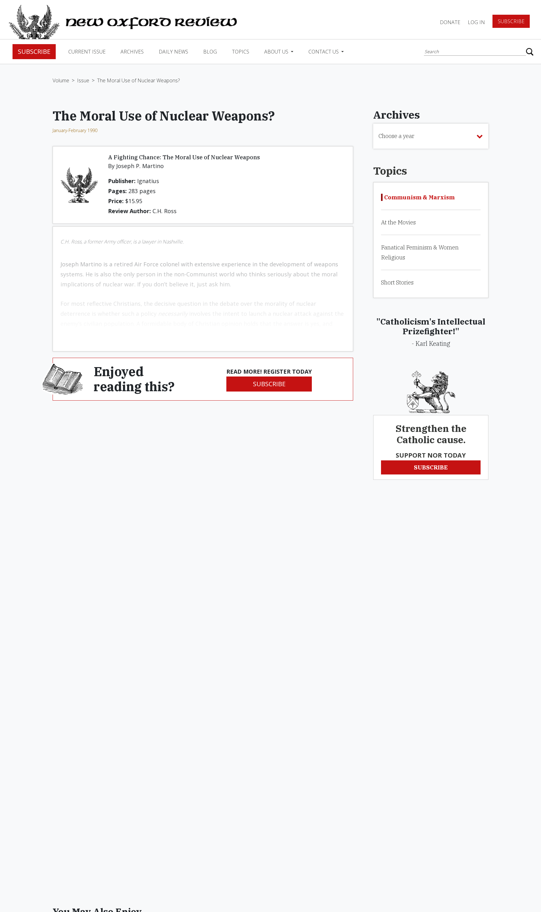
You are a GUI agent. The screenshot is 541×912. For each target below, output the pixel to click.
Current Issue (87, 51)
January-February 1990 (75, 130)
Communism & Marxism (419, 197)
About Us (277, 51)
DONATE (450, 22)
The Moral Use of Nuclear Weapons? (138, 80)
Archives (132, 51)
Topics (240, 51)
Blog (210, 51)
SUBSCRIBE (269, 384)
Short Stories (397, 282)
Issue (83, 80)
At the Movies (398, 222)
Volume (61, 80)
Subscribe (511, 21)
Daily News (173, 51)
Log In (476, 22)
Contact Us (324, 51)
